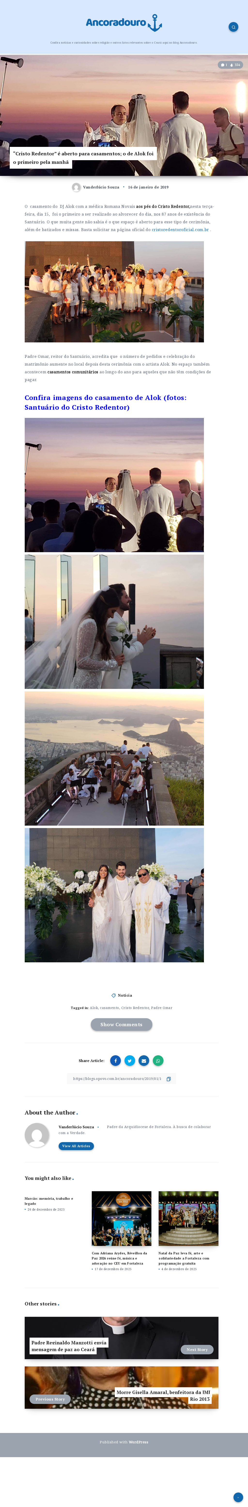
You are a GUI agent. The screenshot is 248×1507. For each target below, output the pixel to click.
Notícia (125, 995)
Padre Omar (161, 1007)
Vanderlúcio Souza (76, 1127)
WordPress (138, 1442)
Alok (94, 1007)
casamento (109, 1007)
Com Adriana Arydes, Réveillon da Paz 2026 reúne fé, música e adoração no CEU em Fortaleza (119, 1258)
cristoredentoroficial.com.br (180, 229)
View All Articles (76, 1146)
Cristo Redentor (135, 1007)
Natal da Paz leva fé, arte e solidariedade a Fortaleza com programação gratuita (184, 1258)
